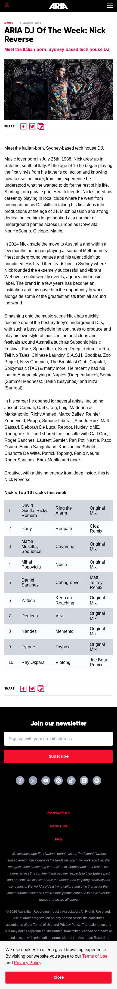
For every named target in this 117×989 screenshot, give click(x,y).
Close (59, 977)
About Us (58, 826)
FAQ (58, 839)
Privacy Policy (27, 962)
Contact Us (58, 813)
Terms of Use (94, 956)
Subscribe (59, 756)
